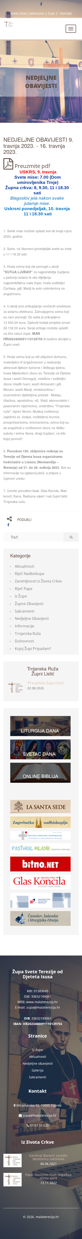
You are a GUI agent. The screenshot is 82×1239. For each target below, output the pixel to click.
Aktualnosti (24, 566)
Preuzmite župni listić (46, 682)
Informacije (24, 626)
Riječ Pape (23, 588)
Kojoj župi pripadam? (33, 648)
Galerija (38, 1070)
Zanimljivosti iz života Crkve (38, 581)
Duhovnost (24, 641)
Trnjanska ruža (28, 633)
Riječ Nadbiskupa (29, 573)
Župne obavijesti (29, 603)
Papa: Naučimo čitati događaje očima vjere (48, 1176)
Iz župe (21, 596)
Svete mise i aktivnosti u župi (32, 13)
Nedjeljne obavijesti (41, 82)
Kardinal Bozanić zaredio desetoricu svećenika (48, 1157)
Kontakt (66, 13)
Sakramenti (24, 611)
